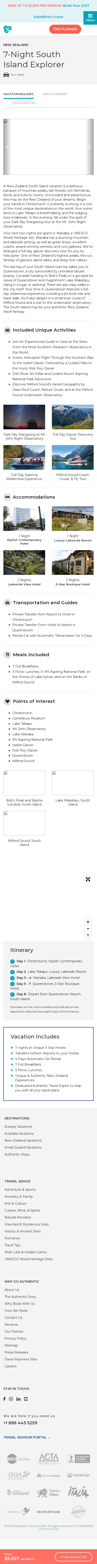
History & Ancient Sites (23, 1231)
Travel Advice (17, 1181)
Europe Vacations (18, 1127)
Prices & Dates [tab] (23, 102)
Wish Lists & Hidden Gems (25, 1252)
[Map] (48, 907)
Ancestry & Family (19, 1197)
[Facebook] (4, 1400)
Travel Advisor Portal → (27, 1437)
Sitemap (11, 1345)
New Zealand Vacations (23, 1140)
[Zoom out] (88, 928)
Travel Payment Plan (21, 1359)
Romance (12, 1238)
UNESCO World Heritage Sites (29, 1259)
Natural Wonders (18, 1217)
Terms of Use (49, 1529)
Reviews (11, 1325)
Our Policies (14, 1331)
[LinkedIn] (18, 1400)
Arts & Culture (15, 1203)
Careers (10, 1366)
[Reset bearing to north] (88, 935)
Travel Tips (13, 1245)
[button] (7, 147)
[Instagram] (11, 1400)
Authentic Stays (17, 1154)
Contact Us (13, 1318)
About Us (12, 1290)
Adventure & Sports (20, 1190)
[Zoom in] (88, 922)
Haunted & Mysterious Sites (26, 1224)
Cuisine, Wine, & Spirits (22, 1210)
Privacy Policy (15, 1338)
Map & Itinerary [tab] (55, 94)
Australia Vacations (19, 1134)
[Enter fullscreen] (88, 879)
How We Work (16, 1311)
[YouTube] (26, 1400)
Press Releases (16, 1352)
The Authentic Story (20, 1297)
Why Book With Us (20, 1304)
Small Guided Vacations (23, 1147)
